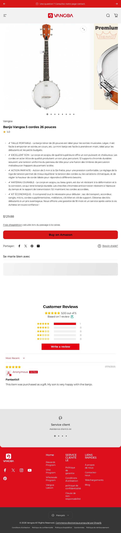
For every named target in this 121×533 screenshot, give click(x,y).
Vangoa (7, 121)
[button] (43, 324)
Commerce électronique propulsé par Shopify (78, 522)
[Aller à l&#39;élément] (47, 114)
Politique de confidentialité (42, 528)
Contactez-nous (91, 474)
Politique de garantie (70, 470)
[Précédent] (4, 4)
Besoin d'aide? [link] (110, 246)
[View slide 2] (58, 436)
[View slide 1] (55, 436)
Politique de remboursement (97, 528)
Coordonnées (79, 528)
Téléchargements (94, 480)
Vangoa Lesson (50, 486)
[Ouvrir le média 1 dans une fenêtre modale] (83, 29)
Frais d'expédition (12, 224)
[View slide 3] (62, 436)
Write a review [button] (60, 346)
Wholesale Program (51, 479)
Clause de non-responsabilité (73, 496)
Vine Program (51, 471)
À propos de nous (90, 466)
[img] (13, 367)
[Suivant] (116, 4)
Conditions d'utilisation (71, 479)
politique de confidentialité (73, 487)
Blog (87, 484)
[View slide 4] (66, 436)
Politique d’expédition (63, 528)
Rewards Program (51, 463)
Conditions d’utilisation (21, 528)
